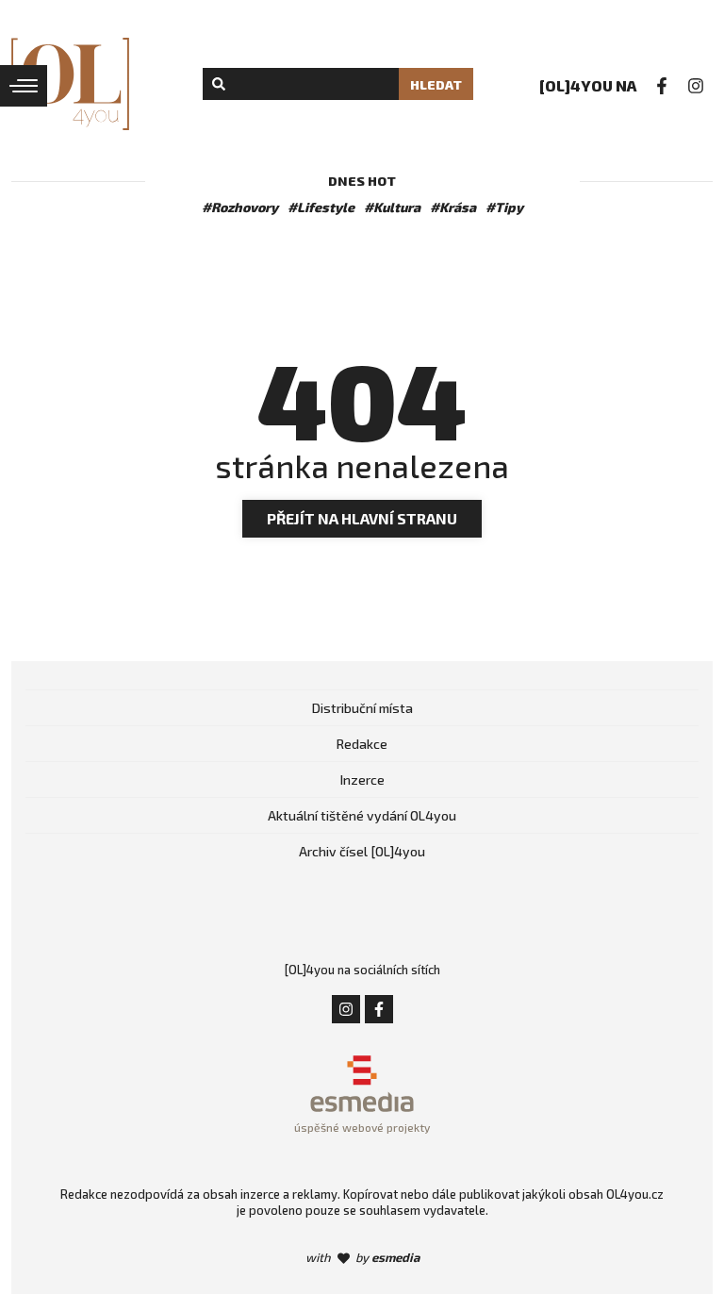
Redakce (362, 744)
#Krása (453, 207)
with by (362, 1257)
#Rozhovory (240, 207)
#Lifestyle (321, 207)
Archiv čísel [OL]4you (362, 851)
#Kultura (392, 207)
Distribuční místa (362, 708)
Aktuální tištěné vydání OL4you (362, 815)
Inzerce (362, 779)
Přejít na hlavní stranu (362, 518)
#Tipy (504, 207)
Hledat (436, 84)
